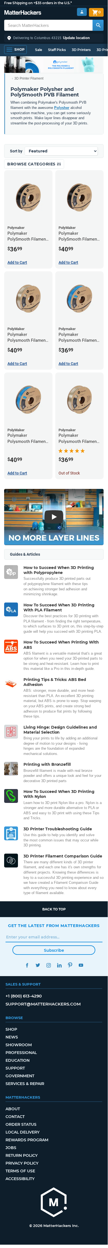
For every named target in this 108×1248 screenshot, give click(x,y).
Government (20, 1075)
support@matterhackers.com (43, 1004)
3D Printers (81, 50)
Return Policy (22, 1155)
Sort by (16, 151)
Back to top (54, 909)
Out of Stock (69, 473)
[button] (54, 38)
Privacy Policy (22, 1163)
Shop (11, 1029)
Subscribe (54, 950)
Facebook (27, 965)
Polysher (61, 108)
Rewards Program (27, 1139)
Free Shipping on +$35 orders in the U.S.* (38, 3)
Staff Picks (57, 50)
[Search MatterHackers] (98, 25)
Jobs (11, 1147)
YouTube (81, 965)
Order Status (21, 1124)
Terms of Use (20, 1170)
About (13, 1108)
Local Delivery (22, 1132)
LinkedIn (59, 965)
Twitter (38, 965)
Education (18, 1060)
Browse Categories (32, 164)
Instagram (48, 965)
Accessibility (20, 1178)
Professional (21, 1052)
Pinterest (70, 965)
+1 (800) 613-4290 (24, 996)
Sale (38, 50)
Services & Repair (25, 1083)
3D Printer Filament (28, 78)
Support (15, 1068)
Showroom (19, 1044)
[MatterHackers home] (22, 13)
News (12, 1037)
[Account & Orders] (82, 12)
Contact (15, 1116)
